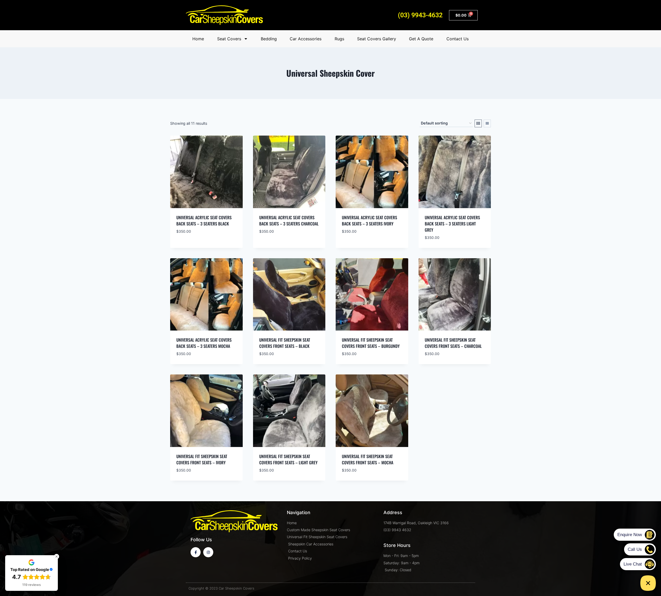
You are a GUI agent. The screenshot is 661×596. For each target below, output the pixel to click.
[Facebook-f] (196, 552)
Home (198, 38)
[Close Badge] (56, 556)
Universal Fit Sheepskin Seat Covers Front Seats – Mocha (367, 459)
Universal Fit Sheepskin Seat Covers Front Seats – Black (284, 343)
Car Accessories (305, 38)
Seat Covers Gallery (376, 38)
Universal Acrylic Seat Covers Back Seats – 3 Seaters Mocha (204, 343)
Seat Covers (229, 38)
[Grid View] (478, 123)
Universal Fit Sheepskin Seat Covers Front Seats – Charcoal (453, 343)
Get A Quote (421, 38)
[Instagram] (208, 552)
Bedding (269, 38)
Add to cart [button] (188, 247)
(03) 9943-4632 (420, 15)
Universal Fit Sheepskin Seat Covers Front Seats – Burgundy (371, 343)
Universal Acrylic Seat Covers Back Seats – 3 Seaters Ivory (369, 220)
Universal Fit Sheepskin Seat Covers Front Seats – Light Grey (288, 459)
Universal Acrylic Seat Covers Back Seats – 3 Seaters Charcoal (289, 220)
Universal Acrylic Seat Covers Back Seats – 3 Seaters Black (204, 220)
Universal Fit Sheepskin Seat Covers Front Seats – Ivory (201, 459)
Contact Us (457, 38)
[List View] (487, 123)
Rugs (339, 38)
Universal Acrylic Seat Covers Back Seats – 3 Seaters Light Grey (452, 223)
